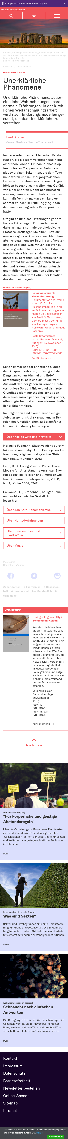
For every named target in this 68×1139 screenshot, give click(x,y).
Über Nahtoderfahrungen (25, 520)
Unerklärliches (15, 137)
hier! (15, 500)
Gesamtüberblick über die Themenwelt (29, 142)
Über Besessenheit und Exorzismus (23, 533)
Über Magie (15, 545)
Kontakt (10, 1058)
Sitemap (10, 1103)
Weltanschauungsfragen (13, 9)
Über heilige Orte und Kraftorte (29, 437)
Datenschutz (14, 1073)
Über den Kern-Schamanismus (29, 510)
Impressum (13, 1066)
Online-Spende (16, 1095)
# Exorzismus (32, 587)
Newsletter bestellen (21, 1088)
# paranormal (20, 591)
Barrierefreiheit (16, 1080)
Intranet (10, 1110)
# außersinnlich (42, 591)
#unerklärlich (11, 587)
